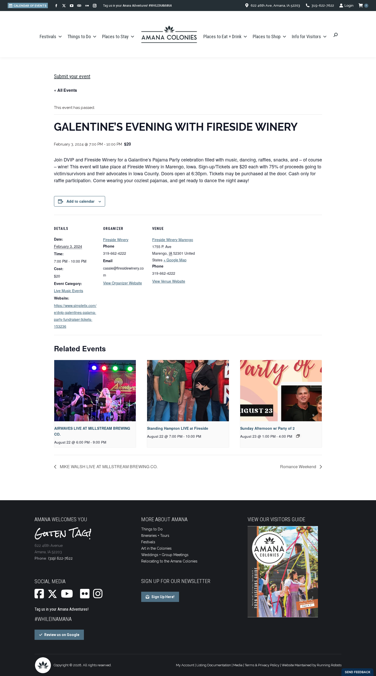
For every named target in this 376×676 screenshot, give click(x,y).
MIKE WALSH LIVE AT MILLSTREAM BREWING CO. (108, 466)
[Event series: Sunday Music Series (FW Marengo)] (298, 435)
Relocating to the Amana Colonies (169, 561)
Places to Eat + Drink (222, 36)
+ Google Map (174, 259)
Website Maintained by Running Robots (311, 665)
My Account (185, 665)
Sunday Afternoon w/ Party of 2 (267, 428)
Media (237, 665)
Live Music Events (68, 290)
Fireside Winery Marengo (172, 239)
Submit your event (72, 76)
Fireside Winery (115, 239)
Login (349, 5)
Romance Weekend (298, 466)
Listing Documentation (213, 665)
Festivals (48, 36)
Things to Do (79, 36)
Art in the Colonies (156, 548)
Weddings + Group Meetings (165, 555)
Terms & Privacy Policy (262, 665)
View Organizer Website (122, 282)
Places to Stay (115, 36)
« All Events (65, 90)
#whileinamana (53, 619)
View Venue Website (168, 281)
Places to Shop (267, 36)
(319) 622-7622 (60, 558)
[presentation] (95, 391)
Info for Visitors (306, 36)
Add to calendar (80, 201)
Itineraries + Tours (155, 536)
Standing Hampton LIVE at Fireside (177, 428)
